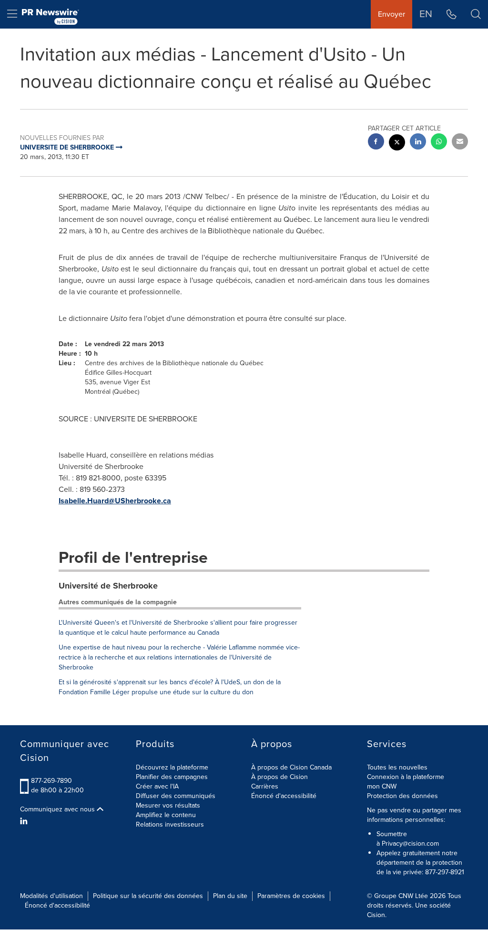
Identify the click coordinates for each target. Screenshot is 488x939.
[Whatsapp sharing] (439, 142)
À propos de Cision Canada (291, 767)
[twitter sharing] (397, 143)
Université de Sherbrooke (108, 585)
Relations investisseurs (170, 824)
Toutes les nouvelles (397, 767)
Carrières (264, 786)
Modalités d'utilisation (51, 896)
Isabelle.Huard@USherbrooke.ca (115, 500)
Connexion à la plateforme (405, 777)
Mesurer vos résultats (168, 805)
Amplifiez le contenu (166, 815)
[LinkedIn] (25, 821)
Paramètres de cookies (291, 896)
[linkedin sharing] (418, 142)
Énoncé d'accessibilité (283, 796)
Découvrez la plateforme (172, 767)
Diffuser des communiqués (175, 796)
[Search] (476, 14)
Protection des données (402, 796)
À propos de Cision (279, 777)
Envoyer (391, 14)
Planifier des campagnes (172, 777)
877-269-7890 (51, 781)
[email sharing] (460, 142)
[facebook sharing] (376, 142)
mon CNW (381, 786)
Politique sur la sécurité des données (148, 896)
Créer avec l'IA (157, 786)
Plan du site (230, 896)
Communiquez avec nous (58, 809)
